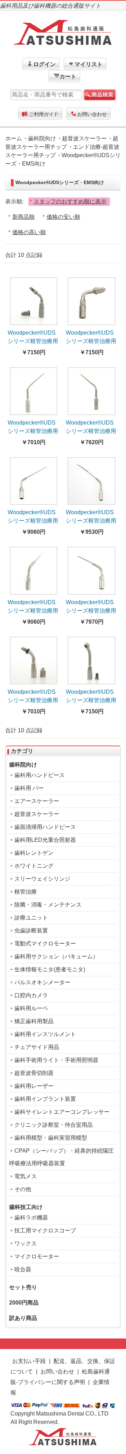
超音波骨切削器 (34, 1073)
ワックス (25, 1243)
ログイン (44, 64)
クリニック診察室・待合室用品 (53, 1125)
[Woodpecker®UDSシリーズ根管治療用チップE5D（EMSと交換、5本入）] (91, 569)
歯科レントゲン (34, 853)
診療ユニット (31, 918)
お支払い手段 (29, 1361)
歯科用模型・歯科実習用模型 (50, 1138)
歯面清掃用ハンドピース (45, 827)
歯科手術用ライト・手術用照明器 (56, 1060)
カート (67, 76)
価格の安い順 (63, 217)
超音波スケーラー (84, 138)
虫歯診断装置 (31, 931)
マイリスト (89, 64)
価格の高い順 (29, 232)
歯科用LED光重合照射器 (45, 840)
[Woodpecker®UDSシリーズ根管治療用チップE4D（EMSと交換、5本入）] (91, 479)
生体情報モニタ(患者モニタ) (49, 969)
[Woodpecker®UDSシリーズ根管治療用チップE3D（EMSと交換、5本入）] (91, 389)
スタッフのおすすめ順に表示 (70, 201)
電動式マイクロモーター (45, 943)
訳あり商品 (23, 1318)
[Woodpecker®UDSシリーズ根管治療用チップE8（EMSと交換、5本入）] (34, 658)
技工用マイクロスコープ (45, 1230)
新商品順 (23, 217)
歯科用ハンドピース (39, 775)
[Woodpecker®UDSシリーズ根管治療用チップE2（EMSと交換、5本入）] (91, 299)
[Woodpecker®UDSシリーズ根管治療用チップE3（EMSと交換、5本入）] (34, 389)
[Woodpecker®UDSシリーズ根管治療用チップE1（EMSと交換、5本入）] (34, 299)
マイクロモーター (36, 1256)
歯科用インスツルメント (45, 1034)
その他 (22, 1189)
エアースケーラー (36, 801)
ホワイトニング (34, 866)
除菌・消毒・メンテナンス (48, 905)
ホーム (13, 138)
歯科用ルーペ (31, 1008)
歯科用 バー (29, 788)
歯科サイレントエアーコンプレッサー (62, 1112)
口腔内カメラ (31, 995)
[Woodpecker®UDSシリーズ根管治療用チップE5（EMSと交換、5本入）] (34, 569)
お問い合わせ (92, 114)
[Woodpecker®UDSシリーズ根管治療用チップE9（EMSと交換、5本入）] (91, 658)
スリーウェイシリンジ (42, 879)
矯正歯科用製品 (34, 1021)
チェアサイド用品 (36, 1047)
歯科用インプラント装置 (45, 1099)
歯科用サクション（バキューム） (56, 956)
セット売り (23, 1287)
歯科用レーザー (34, 1086)
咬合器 (22, 1269)
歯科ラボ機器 (31, 1218)
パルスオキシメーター (42, 982)
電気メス (25, 1176)
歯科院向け (42, 138)
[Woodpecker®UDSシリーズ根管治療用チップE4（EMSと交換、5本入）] (34, 479)
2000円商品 (23, 1303)
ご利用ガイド (43, 114)
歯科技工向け (26, 1207)
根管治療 (25, 892)
